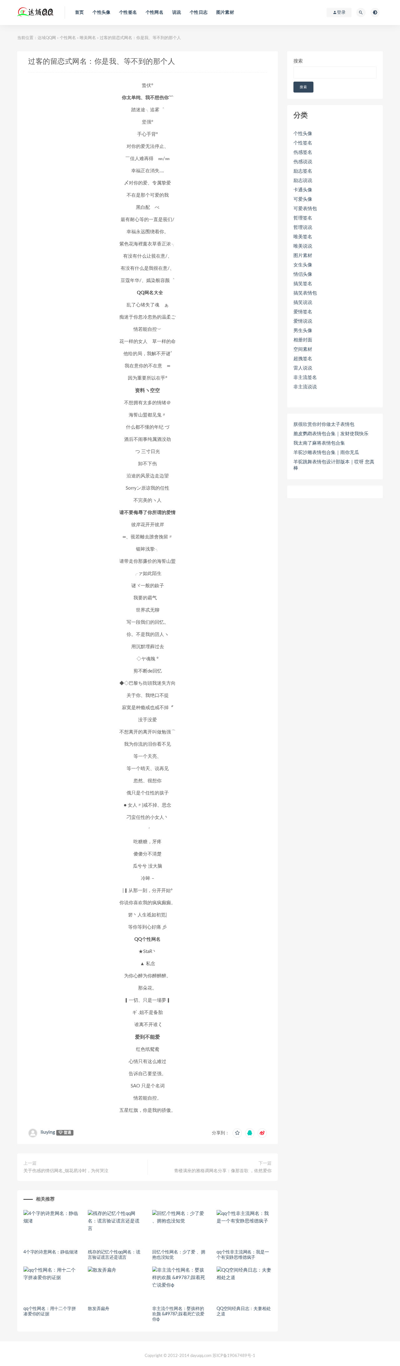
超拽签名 (302, 358)
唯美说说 (302, 246)
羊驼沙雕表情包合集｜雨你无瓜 (326, 452)
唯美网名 (88, 38)
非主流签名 (305, 377)
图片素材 (225, 12)
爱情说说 (302, 321)
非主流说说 (305, 387)
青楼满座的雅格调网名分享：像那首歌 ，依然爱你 (223, 1171)
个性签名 (128, 12)
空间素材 (302, 349)
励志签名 (302, 171)
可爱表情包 (305, 208)
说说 (176, 12)
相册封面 (302, 340)
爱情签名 (302, 312)
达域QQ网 (47, 38)
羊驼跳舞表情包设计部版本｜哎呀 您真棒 (333, 465)
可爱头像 (302, 199)
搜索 (298, 61)
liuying (48, 1132)
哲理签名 (302, 218)
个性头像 (101, 12)
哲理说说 (302, 227)
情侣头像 (302, 274)
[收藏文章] (237, 1133)
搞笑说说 (302, 302)
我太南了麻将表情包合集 (319, 443)
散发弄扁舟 (98, 1309)
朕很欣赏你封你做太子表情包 (323, 424)
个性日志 (199, 12)
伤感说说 (302, 161)
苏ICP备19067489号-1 (233, 1356)
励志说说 (302, 180)
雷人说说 (302, 368)
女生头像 (302, 265)
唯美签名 (302, 236)
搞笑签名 (302, 283)
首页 (79, 12)
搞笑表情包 (305, 293)
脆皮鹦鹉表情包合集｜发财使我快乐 (330, 433)
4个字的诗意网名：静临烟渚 (50, 1252)
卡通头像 (302, 190)
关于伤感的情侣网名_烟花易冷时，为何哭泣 (65, 1171)
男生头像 (302, 330)
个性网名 (154, 12)
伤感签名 (302, 152)
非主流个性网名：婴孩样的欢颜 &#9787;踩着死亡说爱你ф (178, 1314)
